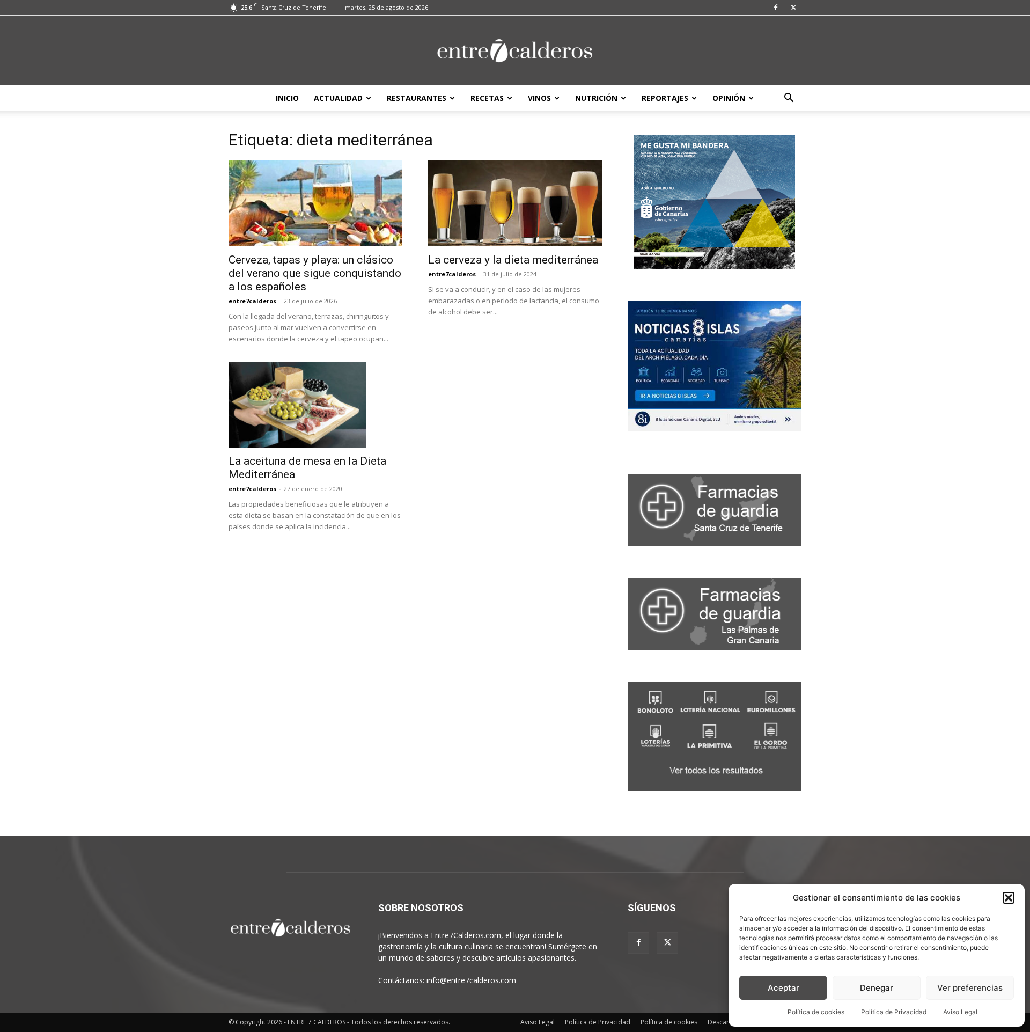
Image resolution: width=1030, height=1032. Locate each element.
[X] (793, 7)
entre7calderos (252, 301)
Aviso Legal (960, 1012)
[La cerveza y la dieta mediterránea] (515, 203)
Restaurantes (416, 98)
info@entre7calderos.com (471, 980)
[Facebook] (776, 7)
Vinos (539, 98)
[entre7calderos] (515, 51)
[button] (1008, 897)
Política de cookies (816, 1012)
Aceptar (783, 988)
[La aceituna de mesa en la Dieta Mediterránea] (315, 405)
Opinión (728, 98)
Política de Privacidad (893, 1012)
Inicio (287, 98)
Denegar (876, 988)
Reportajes (665, 98)
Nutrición (596, 98)
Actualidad (338, 98)
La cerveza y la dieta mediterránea (513, 259)
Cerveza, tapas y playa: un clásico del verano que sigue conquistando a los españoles (315, 273)
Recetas (487, 98)
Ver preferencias (970, 988)
